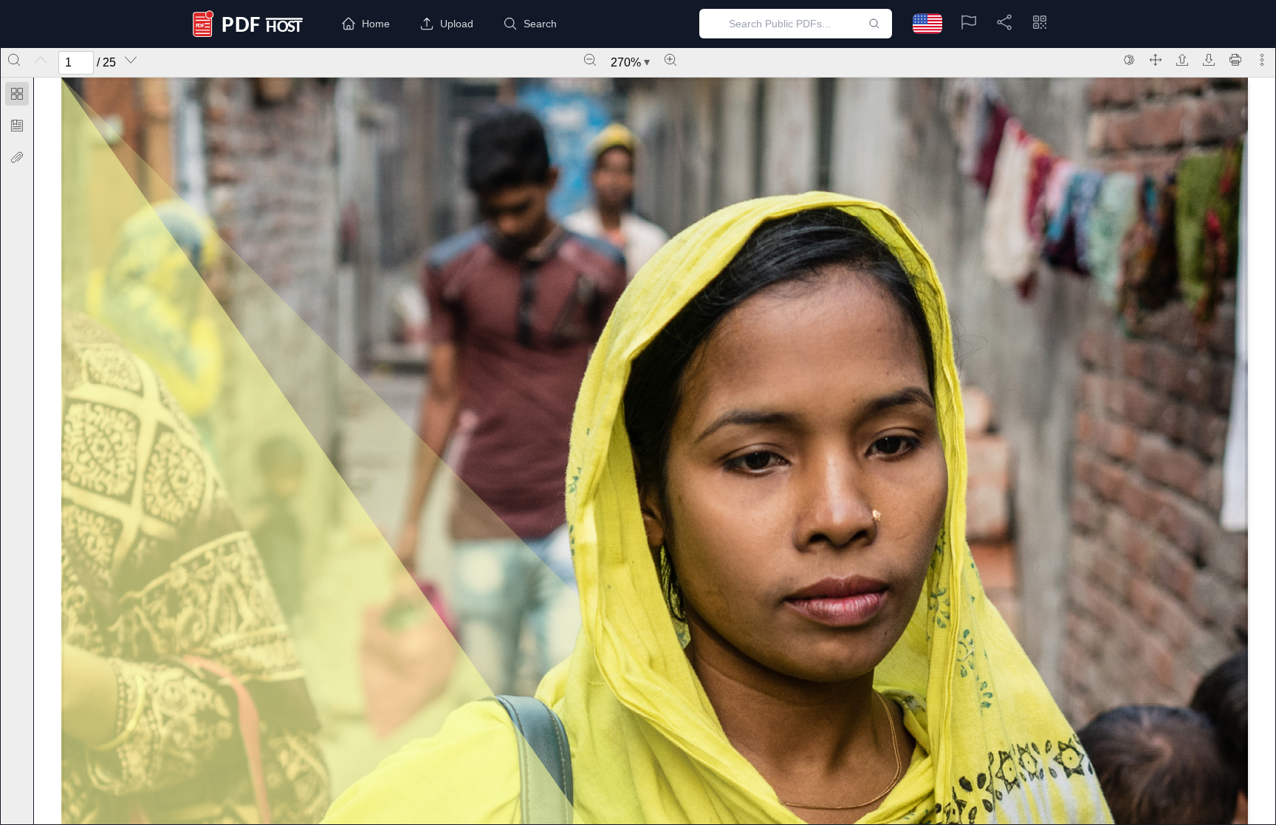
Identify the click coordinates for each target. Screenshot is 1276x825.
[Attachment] (17, 157)
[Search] (14, 60)
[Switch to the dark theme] (1129, 60)
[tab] (17, 96)
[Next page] (131, 60)
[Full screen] (1155, 60)
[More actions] (1262, 60)
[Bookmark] (17, 125)
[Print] (1235, 60)
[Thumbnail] (17, 94)
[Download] (1209, 60)
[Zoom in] (670, 60)
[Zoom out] (590, 60)
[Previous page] (40, 60)
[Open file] (1182, 60)
